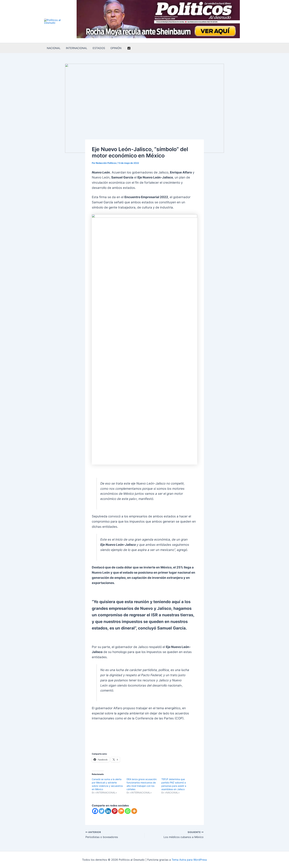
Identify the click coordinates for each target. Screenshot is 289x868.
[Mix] (121, 811)
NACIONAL (54, 48)
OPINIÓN (115, 48)
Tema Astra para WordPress (189, 859)
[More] (134, 811)
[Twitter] (102, 811)
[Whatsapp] (128, 811)
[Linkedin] (108, 811)
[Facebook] (128, 48)
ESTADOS (99, 48)
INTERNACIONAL (76, 48)
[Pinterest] (115, 811)
